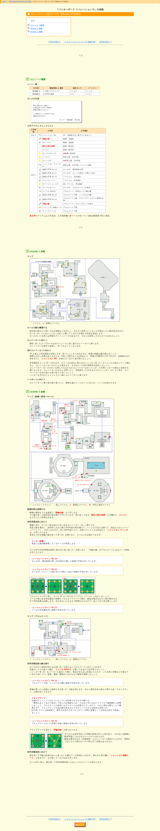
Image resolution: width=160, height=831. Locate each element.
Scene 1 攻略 (36, 28)
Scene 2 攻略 (36, 32)
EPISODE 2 (55, 42)
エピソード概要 (37, 25)
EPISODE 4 (104, 42)
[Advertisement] (70, 62)
